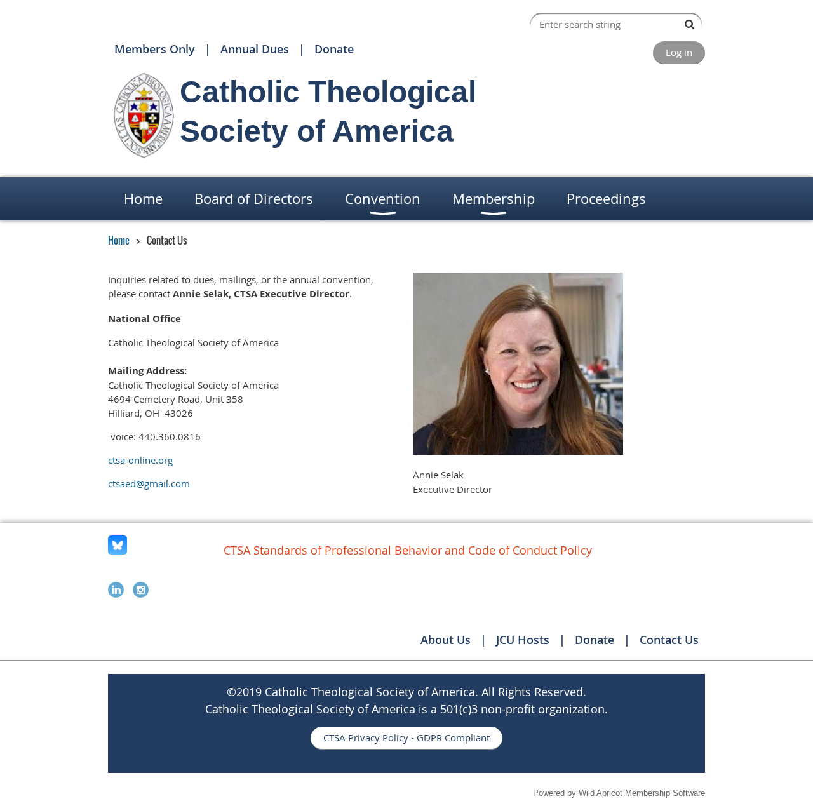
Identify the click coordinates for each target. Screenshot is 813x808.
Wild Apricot (600, 793)
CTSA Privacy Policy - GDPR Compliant (406, 737)
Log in (679, 52)
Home (119, 240)
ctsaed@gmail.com (149, 483)
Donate (334, 49)
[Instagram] (141, 590)
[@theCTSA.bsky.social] (117, 550)
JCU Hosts (522, 639)
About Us (445, 639)
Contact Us (669, 639)
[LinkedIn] (116, 590)
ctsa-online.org (140, 460)
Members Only (154, 49)
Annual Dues (254, 49)
